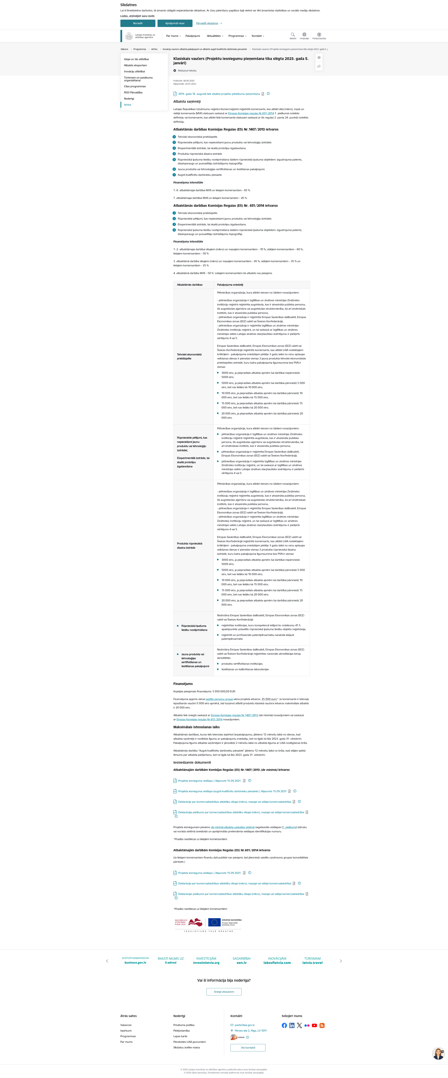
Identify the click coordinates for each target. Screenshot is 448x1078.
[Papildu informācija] (268, 93)
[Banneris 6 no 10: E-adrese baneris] (135, 961)
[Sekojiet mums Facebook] (284, 1025)
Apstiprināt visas (174, 23)
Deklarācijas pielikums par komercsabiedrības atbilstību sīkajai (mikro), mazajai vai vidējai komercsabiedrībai (241, 812)
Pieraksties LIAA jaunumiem (189, 1041)
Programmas (128, 1036)
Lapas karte (180, 1036)
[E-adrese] (237, 1037)
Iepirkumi (125, 1030)
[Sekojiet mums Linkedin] (292, 1025)
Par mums (126, 1041)
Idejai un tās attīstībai (136, 59)
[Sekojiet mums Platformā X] (299, 1025)
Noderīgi (129, 98)
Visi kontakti (248, 1047)
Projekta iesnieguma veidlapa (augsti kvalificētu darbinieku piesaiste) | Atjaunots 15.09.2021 (232, 791)
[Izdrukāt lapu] (319, 57)
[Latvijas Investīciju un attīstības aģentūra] (140, 36)
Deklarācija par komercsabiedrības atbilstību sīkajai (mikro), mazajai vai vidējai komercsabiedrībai (234, 801)
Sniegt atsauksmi (224, 991)
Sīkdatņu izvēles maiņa (186, 1047)
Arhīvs (127, 104)
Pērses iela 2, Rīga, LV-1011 (251, 1030)
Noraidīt (137, 23)
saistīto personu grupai (219, 699)
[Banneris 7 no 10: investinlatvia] (171, 961)
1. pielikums (289, 827)
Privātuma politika (183, 1025)
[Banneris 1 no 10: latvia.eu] (313, 961)
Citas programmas (135, 86)
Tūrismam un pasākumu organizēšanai (138, 79)
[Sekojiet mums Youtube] (314, 1025)
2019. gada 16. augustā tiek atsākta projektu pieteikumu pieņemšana (219, 93)
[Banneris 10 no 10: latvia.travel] (277, 961)
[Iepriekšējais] (107, 961)
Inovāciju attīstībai (134, 71)
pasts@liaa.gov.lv (245, 1025)
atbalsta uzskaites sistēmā (233, 827)
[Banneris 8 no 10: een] (206, 961)
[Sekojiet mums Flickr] (307, 1025)
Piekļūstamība (181, 1030)
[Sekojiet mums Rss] (322, 1025)
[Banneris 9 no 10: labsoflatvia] (242, 961)
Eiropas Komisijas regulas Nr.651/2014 (251, 113)
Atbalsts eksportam (135, 65)
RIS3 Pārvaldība (133, 92)
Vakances (126, 1025)
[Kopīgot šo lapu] (319, 66)
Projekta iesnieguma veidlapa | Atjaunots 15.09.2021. (209, 780)
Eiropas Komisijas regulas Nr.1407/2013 (234, 715)
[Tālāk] (341, 961)
